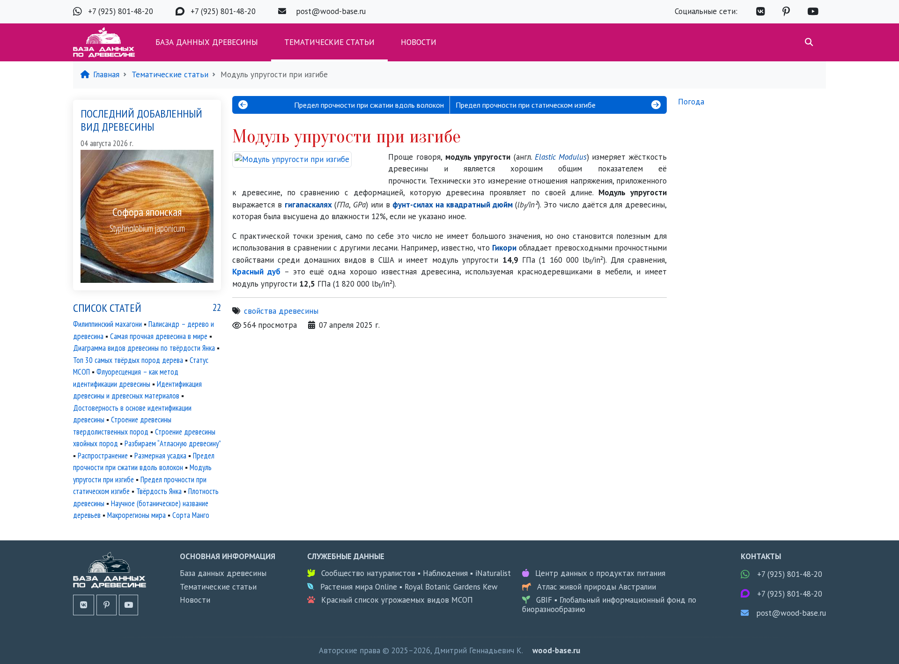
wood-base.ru (556, 650)
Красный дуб (256, 271)
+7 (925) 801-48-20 (120, 11)
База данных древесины (206, 42)
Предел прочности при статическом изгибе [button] (526, 105)
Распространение (103, 455)
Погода (691, 101)
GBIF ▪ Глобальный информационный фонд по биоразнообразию (609, 604)
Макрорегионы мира (136, 515)
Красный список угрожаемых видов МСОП (397, 600)
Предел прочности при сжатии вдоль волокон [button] (369, 105)
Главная (106, 74)
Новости (418, 42)
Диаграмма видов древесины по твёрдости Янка (144, 348)
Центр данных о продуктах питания (600, 573)
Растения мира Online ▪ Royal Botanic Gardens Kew (409, 587)
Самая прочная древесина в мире (158, 336)
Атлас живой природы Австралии (596, 587)
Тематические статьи (329, 42)
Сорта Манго (190, 515)
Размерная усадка (160, 455)
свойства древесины (281, 311)
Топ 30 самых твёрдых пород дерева (128, 360)
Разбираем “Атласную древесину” (173, 443)
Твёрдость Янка (159, 491)
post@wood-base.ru (331, 11)
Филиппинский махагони (107, 324)
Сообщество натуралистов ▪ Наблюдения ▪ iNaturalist (416, 573)
